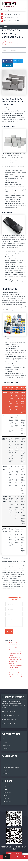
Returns (5, 795)
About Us (5, 739)
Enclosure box (7, 764)
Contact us (6, 748)
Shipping (6, 798)
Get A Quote (6, 745)
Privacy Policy (7, 801)
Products (6, 761)
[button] (7, 61)
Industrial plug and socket (11, 767)
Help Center (6, 786)
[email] (24, 857)
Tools (4, 770)
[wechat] (17, 857)
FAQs (5, 789)
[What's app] (10, 857)
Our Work (6, 773)
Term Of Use (7, 792)
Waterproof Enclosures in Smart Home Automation (15, 667)
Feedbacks (6, 742)
